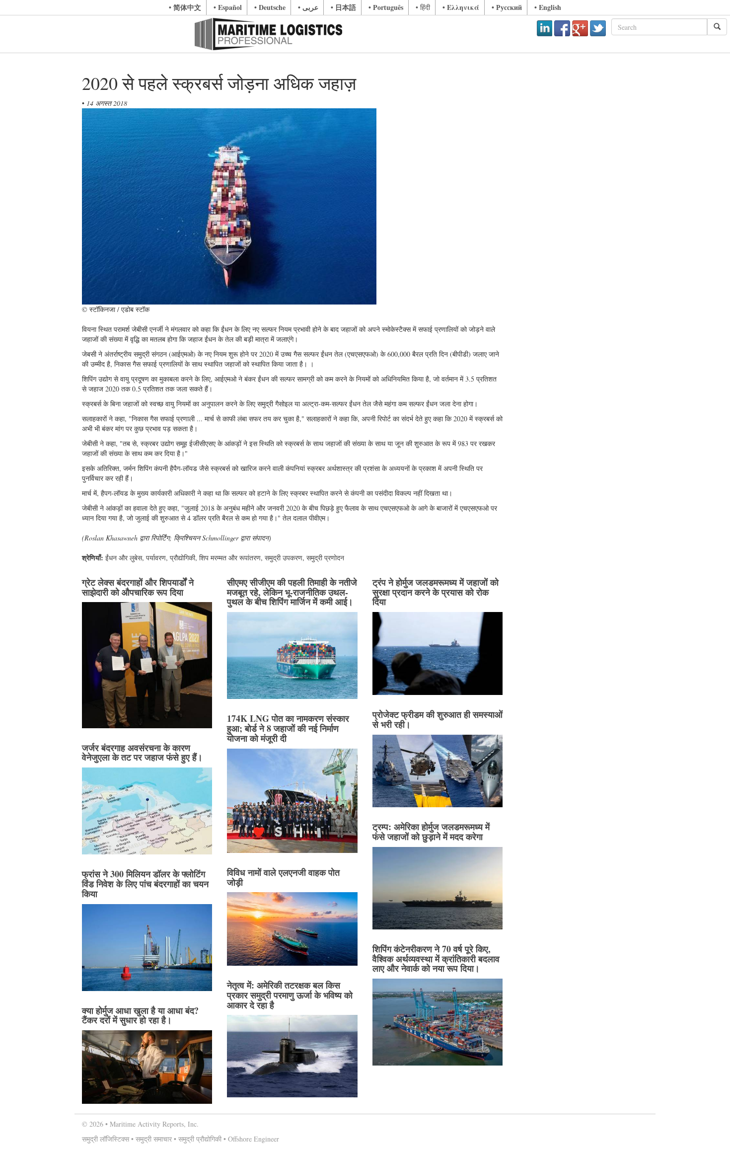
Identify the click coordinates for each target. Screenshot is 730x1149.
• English (547, 7)
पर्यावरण (156, 557)
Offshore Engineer (253, 1139)
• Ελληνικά (460, 7)
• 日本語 (343, 7)
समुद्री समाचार (154, 1139)
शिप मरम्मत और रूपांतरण (230, 557)
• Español (228, 7)
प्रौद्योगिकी (182, 557)
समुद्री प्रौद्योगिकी (199, 1139)
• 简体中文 (185, 7)
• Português (385, 7)
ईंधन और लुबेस (123, 557)
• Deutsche (270, 7)
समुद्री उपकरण (283, 557)
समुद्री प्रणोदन (325, 557)
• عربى (308, 7)
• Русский (507, 7)
